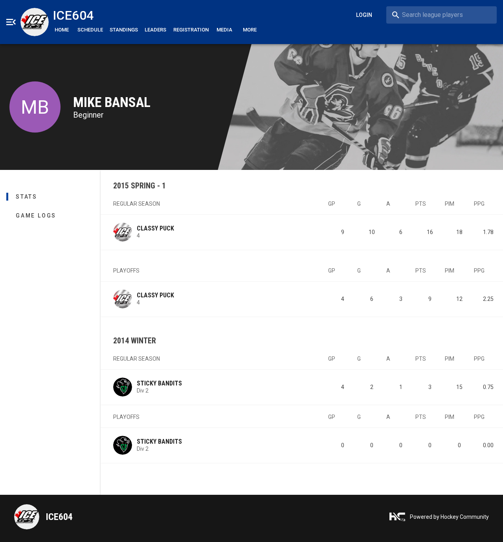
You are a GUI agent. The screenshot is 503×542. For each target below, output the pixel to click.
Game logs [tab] (36, 215)
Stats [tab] (26, 197)
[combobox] (441, 15)
